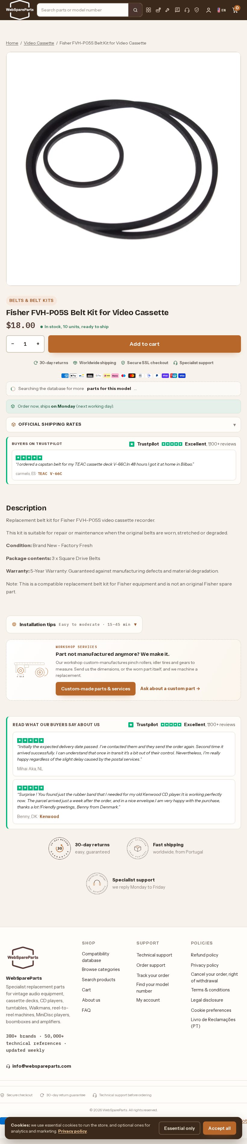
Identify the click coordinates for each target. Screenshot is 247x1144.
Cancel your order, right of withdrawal (214, 978)
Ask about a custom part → (170, 688)
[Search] (135, 10)
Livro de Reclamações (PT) (213, 1023)
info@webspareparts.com (41, 1066)
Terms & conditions (210, 990)
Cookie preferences (211, 1010)
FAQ (86, 1010)
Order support (150, 965)
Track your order (152, 975)
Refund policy (204, 955)
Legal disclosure (207, 1000)
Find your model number (152, 988)
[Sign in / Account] (208, 10)
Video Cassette (39, 43)
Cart (86, 990)
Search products (98, 979)
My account (148, 1000)
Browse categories (101, 969)
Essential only (179, 1128)
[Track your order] (158, 10)
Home (12, 43)
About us (91, 1000)
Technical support (154, 955)
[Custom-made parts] (167, 10)
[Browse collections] (148, 10)
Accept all (219, 1128)
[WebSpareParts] (19, 10)
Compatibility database (95, 957)
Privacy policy (205, 965)
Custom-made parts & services (95, 689)
